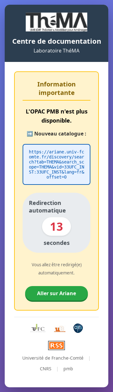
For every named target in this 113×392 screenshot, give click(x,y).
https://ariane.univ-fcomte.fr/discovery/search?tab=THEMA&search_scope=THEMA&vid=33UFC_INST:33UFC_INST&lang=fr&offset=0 (56, 164)
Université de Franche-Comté (52, 358)
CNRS (45, 369)
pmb (68, 369)
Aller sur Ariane (56, 293)
